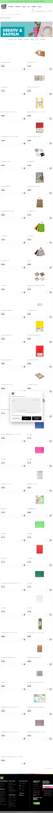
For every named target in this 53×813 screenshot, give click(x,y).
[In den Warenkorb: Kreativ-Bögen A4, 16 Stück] (24, 168)
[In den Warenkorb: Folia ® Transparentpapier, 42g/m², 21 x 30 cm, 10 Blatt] (24, 441)
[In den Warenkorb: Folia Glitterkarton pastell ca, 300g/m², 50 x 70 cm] (24, 714)
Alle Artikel (10, 39)
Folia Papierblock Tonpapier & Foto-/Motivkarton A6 (35, 707)
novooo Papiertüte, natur (31, 211)
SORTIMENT (8, 14)
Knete (15, 39)
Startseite (2, 14)
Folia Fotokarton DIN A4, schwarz (7, 384)
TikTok (23, 790)
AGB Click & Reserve (12, 784)
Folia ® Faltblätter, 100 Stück (32, 508)
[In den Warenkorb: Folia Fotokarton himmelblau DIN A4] (24, 317)
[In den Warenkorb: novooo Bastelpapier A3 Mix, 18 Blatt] (50, 193)
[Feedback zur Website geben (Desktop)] (37, 803)
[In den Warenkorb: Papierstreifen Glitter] (24, 94)
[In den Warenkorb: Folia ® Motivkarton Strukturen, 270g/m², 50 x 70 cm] (50, 739)
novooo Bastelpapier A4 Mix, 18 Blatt (7, 211)
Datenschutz (11, 783)
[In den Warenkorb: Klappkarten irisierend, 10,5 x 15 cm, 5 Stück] (24, 119)
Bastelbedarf (20, 39)
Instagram (23, 785)
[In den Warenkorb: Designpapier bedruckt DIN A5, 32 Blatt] (24, 664)
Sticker (37, 39)
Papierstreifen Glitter (4, 87)
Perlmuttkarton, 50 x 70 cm (31, 62)
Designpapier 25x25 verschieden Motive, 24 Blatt (35, 285)
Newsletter (2, 794)
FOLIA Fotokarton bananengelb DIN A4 (34, 335)
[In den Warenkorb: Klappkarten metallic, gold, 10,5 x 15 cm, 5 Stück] (50, 119)
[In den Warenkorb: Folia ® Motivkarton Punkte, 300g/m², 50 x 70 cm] (24, 739)
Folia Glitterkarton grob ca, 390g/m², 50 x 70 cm (36, 682)
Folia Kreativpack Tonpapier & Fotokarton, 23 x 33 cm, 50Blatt (11, 756)
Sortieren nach (38, 43)
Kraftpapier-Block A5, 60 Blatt (32, 384)
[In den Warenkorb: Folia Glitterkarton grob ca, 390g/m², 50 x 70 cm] (50, 689)
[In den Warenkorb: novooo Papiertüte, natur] (50, 218)
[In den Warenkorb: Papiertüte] (50, 267)
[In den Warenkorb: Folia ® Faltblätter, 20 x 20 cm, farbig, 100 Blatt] (24, 143)
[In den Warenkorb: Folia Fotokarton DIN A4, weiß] (50, 317)
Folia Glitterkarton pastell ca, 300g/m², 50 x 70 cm (10, 707)
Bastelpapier (27, 39)
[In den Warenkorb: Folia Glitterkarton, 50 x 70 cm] (24, 491)
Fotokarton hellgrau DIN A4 (5, 186)
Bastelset (32, 39)
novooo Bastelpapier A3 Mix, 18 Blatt (33, 186)
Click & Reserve (2, 791)
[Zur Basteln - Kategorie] (26, 29)
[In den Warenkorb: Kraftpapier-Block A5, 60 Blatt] (50, 391)
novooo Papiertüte (4, 285)
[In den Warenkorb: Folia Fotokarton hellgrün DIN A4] (24, 342)
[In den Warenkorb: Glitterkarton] (24, 689)
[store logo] (3, 6)
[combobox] (42, 11)
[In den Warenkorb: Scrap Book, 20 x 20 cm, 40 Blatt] (50, 94)
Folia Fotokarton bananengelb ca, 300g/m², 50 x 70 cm (11, 583)
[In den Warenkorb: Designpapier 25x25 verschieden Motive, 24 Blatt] (50, 292)
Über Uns (1, 786)
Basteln (12, 14)
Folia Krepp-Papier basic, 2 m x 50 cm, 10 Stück (35, 632)
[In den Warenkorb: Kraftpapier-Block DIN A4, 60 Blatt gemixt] (50, 664)
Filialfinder (2, 783)
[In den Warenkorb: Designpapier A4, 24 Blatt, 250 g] (50, 416)
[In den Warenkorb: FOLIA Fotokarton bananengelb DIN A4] (50, 342)
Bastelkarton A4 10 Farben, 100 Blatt (33, 136)
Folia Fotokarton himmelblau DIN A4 (7, 310)
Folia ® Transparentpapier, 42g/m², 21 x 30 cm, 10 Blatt (11, 434)
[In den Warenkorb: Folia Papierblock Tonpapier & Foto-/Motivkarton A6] (50, 714)
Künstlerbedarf (42, 39)
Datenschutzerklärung (48, 795)
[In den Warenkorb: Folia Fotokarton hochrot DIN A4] (50, 367)
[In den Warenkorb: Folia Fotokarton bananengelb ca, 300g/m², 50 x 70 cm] (24, 590)
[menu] (25, 7)
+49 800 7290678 (36, 786)
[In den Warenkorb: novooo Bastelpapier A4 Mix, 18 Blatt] (24, 218)
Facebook (23, 783)
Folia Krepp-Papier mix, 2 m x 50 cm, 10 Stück (9, 632)
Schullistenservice (3, 792)
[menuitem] (11, 7)
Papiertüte (29, 260)
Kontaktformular (36, 792)
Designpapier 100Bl (30, 161)
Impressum (10, 786)
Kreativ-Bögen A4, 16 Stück (6, 161)
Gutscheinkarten (2, 801)
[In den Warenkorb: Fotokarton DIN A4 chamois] (24, 69)
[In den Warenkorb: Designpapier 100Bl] (50, 168)
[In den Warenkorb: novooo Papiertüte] (24, 243)
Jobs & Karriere (2, 784)
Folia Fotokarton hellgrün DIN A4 (6, 335)
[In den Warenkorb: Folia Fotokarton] (50, 441)
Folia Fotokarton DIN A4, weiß (32, 310)
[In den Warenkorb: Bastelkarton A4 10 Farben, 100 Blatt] (50, 143)
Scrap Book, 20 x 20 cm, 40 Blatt (33, 87)
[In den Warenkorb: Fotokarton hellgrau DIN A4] (24, 193)
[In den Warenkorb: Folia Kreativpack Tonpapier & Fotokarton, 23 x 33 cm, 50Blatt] (24, 763)
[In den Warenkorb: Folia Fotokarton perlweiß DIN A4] (24, 367)
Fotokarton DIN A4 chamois (5, 62)
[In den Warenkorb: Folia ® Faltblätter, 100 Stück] (50, 515)
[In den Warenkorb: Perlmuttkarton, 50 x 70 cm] (50, 69)
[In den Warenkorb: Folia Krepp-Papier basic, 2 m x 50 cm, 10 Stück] (50, 639)
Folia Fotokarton (30, 434)
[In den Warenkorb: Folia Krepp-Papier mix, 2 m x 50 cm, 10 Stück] (24, 639)
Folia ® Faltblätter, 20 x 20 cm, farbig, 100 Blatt (9, 136)
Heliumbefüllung (3, 798)
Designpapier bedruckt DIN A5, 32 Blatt (8, 657)
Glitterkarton (3, 682)
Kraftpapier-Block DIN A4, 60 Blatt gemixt (34, 657)
